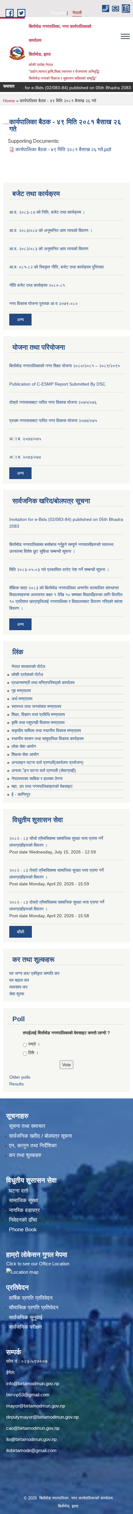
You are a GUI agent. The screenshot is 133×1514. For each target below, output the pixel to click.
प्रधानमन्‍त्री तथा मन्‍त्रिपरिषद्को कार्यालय (43, 682)
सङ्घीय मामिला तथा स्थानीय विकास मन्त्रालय (46, 730)
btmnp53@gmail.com (27, 1394)
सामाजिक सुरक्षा (23, 1200)
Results (16, 1083)
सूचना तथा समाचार (27, 1126)
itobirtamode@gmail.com (31, 1450)
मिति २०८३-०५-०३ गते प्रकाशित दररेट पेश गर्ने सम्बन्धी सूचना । (59, 569)
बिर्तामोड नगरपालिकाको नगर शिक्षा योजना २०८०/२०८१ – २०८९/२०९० (64, 365)
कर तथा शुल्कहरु (25, 1155)
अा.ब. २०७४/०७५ (25, 438)
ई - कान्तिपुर (20, 794)
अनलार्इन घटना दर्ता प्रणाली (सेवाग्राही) (43, 770)
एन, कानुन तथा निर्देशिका (33, 1146)
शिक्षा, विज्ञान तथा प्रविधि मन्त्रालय (38, 714)
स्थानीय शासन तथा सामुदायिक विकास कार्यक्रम (47, 738)
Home (9, 100)
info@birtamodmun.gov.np (32, 1383)
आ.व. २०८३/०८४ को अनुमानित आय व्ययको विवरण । (50, 230)
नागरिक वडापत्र (24, 1210)
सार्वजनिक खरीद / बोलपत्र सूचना (40, 1136)
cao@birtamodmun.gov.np (32, 1428)
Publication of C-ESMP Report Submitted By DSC (57, 384)
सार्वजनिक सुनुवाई (25, 1317)
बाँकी (20, 931)
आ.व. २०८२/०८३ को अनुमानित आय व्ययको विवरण (48, 248)
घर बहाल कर (19, 980)
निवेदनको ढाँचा (23, 1220)
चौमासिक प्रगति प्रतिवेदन (33, 1308)
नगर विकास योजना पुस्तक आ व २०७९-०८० (43, 303)
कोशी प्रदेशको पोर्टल (27, 674)
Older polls (19, 1077)
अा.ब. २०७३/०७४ (25, 457)
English (58, 12)
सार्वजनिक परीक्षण (25, 1327)
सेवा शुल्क (16, 993)
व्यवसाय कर (18, 986)
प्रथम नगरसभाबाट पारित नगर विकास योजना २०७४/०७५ (53, 420)
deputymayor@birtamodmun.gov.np (42, 1417)
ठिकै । (33, 1052)
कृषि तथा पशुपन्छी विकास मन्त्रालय (38, 722)
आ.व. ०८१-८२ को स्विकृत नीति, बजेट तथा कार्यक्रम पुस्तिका (56, 266)
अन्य (20, 319)
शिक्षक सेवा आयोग (25, 754)
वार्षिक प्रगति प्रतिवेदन (31, 1298)
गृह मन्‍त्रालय (21, 690)
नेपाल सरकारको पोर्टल (28, 666)
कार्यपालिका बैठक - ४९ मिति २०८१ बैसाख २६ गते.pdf (63, 149)
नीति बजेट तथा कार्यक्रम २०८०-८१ (37, 285)
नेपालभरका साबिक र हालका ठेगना (36, 778)
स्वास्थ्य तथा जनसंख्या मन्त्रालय (36, 706)
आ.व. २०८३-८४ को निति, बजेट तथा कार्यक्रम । (47, 212)
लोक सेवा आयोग (23, 746)
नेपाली (77, 12)
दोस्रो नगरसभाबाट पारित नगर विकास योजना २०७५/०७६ (53, 402)
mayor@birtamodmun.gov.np (35, 1405)
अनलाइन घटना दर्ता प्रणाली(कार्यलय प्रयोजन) (47, 762)
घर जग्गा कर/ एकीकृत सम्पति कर (34, 973)
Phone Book (23, 1230)
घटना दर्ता (18, 1191)
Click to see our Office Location (37, 1263)
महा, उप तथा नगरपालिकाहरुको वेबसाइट (42, 786)
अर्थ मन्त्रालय (21, 698)
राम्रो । (34, 1043)
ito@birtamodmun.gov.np (31, 1439)
